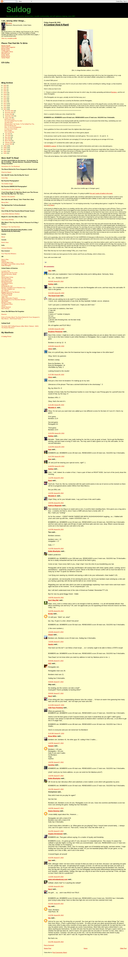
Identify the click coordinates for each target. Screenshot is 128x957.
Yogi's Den (4, 296)
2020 (5, 91)
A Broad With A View (7, 262)
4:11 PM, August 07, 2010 (55, 831)
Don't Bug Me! (53, 600)
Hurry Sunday (8, 130)
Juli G (3, 275)
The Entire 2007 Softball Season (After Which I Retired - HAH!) (20, 326)
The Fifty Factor (6, 278)
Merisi (3, 237)
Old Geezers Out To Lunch (9, 272)
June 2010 (8, 135)
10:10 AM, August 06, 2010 (56, 293)
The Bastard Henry (7, 283)
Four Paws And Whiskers (8, 253)
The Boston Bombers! (7, 327)
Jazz (50, 271)
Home (85, 948)
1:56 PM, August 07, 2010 (56, 762)
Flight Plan (4, 284)
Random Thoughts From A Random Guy (13, 287)
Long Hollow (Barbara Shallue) (10, 214)
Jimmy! (3, 305)
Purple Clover (5, 50)
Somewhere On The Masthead (10, 166)
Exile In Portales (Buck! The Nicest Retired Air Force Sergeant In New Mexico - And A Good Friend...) (20, 317)
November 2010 (9, 112)
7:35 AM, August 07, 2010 (55, 641)
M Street (51, 205)
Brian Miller (52, 736)
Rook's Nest (5, 242)
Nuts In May (5, 259)
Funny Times (5, 54)
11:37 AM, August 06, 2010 (56, 374)
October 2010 (9, 114)
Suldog (18, 9)
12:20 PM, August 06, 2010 (56, 446)
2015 (5, 100)
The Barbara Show (7, 304)
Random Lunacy (6, 302)
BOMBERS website (50, 146)
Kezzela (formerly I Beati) (8, 274)
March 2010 (8, 140)
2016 (5, 98)
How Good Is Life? (9, 119)
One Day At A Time (6, 280)
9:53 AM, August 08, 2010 (55, 903)
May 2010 (8, 137)
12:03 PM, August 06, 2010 (56, 433)
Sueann (51, 746)
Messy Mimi (4, 202)
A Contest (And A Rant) (56, 24)
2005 (5, 153)
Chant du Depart (6, 172)
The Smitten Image (7, 183)
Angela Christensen (55, 834)
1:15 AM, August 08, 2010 (55, 876)
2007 (5, 149)
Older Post (123, 948)
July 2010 (7, 133)
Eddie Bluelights (54, 551)
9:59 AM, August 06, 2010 (55, 281)
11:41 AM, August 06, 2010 (56, 405)
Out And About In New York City (10, 189)
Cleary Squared (6, 307)
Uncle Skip (4, 178)
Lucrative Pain (5, 271)
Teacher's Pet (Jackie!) (8, 196)
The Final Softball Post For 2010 (13, 121)
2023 (5, 85)
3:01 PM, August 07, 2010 (56, 789)
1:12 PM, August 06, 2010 (56, 477)
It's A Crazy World (6, 295)
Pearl (2, 208)
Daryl (50, 696)
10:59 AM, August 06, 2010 (56, 346)
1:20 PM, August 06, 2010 (56, 493)
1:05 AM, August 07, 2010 (55, 632)
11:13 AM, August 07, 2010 (56, 705)
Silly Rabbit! (4, 301)
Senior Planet (5, 57)
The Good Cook (54, 296)
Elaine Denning (53, 811)
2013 (5, 103)
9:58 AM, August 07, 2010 (55, 693)
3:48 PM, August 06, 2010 (56, 597)
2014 (5, 102)
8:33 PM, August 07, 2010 (56, 857)
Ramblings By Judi (6, 286)
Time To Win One (9, 132)
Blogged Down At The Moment (10, 292)
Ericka (50, 614)
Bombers (114, 92)
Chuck (50, 635)
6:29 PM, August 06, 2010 (56, 611)
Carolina (51, 765)
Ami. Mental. (5, 290)
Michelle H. (52, 407)
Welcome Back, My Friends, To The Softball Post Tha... (19, 124)
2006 (5, 151)
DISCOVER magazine (8, 47)
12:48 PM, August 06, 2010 (56, 466)
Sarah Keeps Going (7, 277)
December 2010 (9, 110)
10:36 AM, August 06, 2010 (56, 329)
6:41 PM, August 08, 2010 (56, 942)
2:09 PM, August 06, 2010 (56, 503)
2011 (5, 107)
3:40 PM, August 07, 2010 (56, 808)
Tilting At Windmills (6, 293)
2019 (5, 92)
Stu (49, 906)
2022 (5, 87)
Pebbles (3, 261)
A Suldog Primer (6, 336)
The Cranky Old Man (7, 219)
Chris (50, 349)
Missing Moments (6, 281)
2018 (5, 94)
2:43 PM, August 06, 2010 (56, 529)
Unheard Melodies (6, 248)
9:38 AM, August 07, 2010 (55, 681)
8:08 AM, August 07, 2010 (55, 660)
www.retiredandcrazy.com (57, 879)
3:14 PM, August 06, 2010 (56, 548)
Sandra (50, 644)
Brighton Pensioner (55, 331)
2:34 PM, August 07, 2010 (56, 775)
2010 (5, 109)
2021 (5, 89)
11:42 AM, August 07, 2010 (56, 733)
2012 (5, 105)
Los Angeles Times (7, 51)
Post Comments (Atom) (59, 952)
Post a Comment (49, 945)
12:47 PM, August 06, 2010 (56, 456)
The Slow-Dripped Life (8, 289)
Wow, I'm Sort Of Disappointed (12, 127)
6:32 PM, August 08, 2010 (56, 915)
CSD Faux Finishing (55, 708)
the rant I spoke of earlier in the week (101, 193)
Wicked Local (5, 53)
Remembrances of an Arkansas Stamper (13, 299)
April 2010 (8, 139)
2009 (5, 146)
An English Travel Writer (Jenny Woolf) (12, 264)
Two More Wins (8, 122)
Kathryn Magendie (55, 505)
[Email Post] (45, 262)
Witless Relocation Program (9, 298)
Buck (50, 480)
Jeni (49, 860)
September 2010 (9, 116)
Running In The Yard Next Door (10, 227)
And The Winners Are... (10, 125)
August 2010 (8, 117)
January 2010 (9, 144)
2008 (5, 147)
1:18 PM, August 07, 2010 (56, 743)
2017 (5, 96)
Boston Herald (5, 45)
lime (49, 449)
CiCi (49, 663)
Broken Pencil (5, 56)
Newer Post (47, 948)
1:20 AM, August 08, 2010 (55, 886)
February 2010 (9, 142)
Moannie (4, 314)
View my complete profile (9, 38)
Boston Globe (5, 48)
